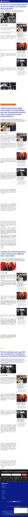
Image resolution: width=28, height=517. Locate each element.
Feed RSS (3, 493)
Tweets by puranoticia (5, 500)
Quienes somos (3, 492)
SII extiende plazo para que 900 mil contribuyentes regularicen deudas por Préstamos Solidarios (21, 68)
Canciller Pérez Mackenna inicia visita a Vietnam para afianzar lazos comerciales (21, 52)
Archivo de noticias (4, 498)
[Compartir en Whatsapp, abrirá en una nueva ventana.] (5, 25)
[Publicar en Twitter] (2, 25)
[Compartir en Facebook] (4, 25)
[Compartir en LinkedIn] (6, 25)
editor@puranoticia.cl (4, 486)
